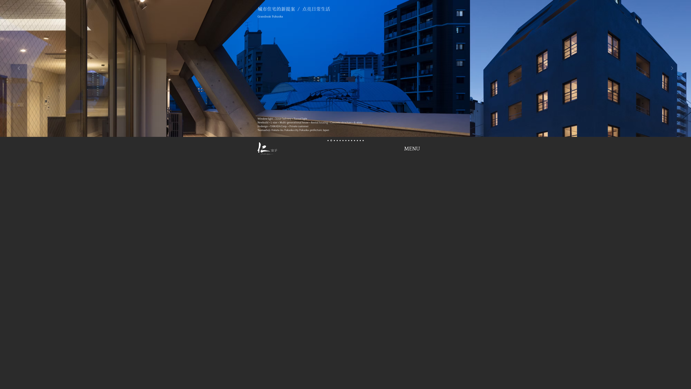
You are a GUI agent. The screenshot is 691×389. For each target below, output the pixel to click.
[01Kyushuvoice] (328, 140)
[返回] (19, 68)
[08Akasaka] (348, 140)
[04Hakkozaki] (337, 140)
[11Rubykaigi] (357, 140)
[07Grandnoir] (345, 140)
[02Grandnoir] (331, 140)
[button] (412, 148)
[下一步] (672, 68)
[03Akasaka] (334, 140)
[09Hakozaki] (351, 140)
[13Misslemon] (363, 140)
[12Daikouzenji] (360, 140)
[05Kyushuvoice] (340, 140)
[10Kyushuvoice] (354, 140)
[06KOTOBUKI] (343, 140)
